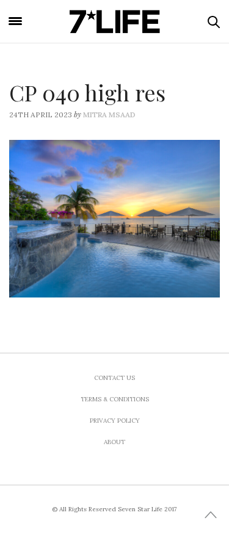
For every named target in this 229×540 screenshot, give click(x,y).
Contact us (114, 378)
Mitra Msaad (109, 114)
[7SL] (114, 21)
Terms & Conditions (115, 399)
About (114, 442)
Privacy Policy (115, 421)
